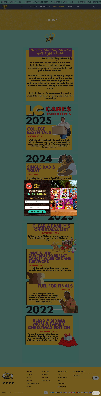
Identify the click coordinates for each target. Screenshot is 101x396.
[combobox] (36, 207)
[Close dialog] (75, 182)
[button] (37, 212)
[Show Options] (48, 207)
